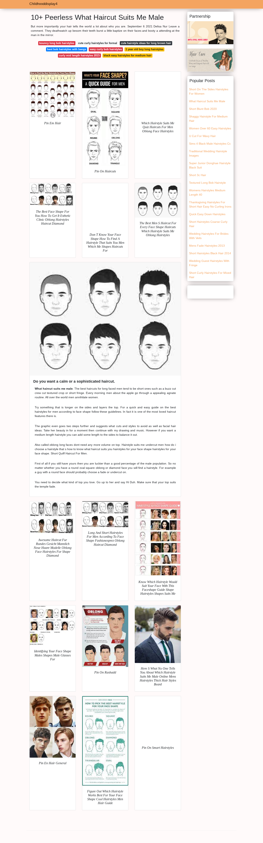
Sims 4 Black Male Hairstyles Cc (210, 143)
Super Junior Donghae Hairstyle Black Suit (210, 165)
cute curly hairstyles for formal (97, 43)
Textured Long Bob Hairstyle (207, 182)
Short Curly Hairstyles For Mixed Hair (210, 275)
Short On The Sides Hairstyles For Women (208, 91)
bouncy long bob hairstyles (56, 43)
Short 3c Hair (197, 175)
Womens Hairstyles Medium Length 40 (207, 192)
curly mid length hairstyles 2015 (79, 55)
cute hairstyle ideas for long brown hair (146, 43)
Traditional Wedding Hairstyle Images (208, 153)
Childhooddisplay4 (43, 4)
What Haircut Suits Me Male (207, 101)
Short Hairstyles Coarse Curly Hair (208, 224)
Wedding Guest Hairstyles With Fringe (209, 263)
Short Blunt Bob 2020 (203, 108)
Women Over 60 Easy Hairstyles (210, 128)
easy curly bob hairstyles (106, 49)
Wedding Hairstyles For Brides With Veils (208, 236)
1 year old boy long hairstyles (144, 49)
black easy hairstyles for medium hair (127, 55)
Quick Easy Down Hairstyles (207, 214)
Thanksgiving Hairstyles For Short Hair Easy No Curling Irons (210, 204)
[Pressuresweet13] (210, 32)
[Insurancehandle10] (210, 60)
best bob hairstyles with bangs (66, 49)
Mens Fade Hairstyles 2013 (207, 245)
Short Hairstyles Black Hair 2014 (210, 253)
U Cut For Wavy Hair (202, 136)
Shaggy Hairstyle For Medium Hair (208, 118)
